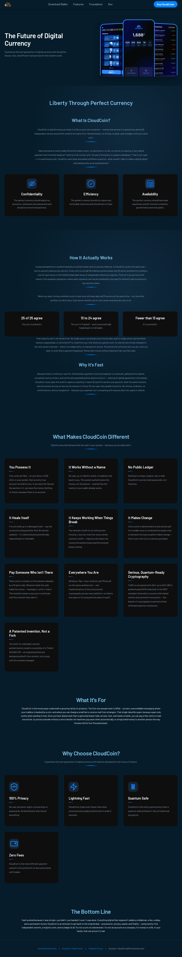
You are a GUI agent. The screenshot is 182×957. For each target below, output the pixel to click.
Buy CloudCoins (165, 4)
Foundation (96, 4)
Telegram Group (95, 948)
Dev (110, 4)
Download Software (47, 948)
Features (78, 4)
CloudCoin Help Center (72, 948)
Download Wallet (58, 4)
